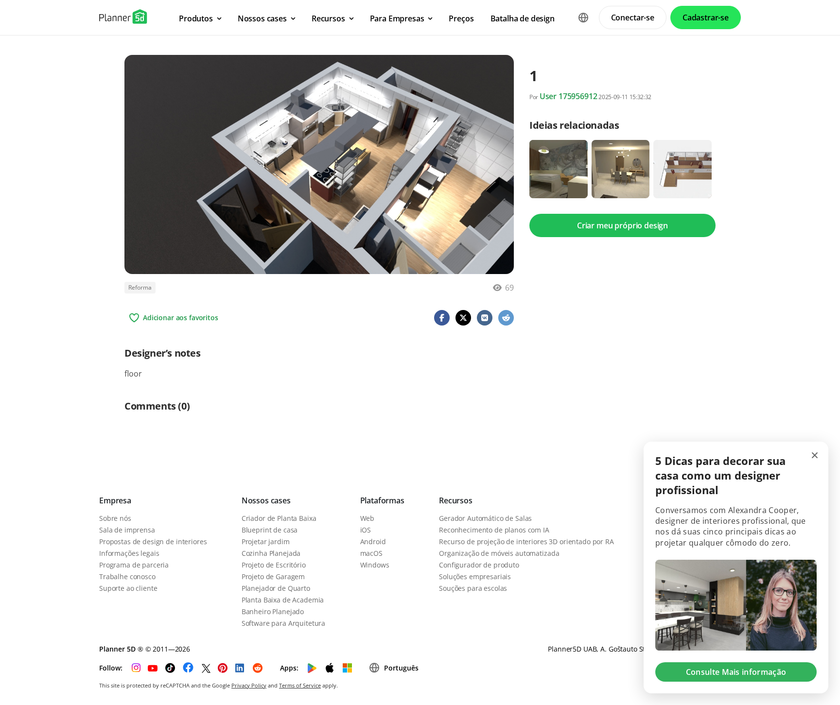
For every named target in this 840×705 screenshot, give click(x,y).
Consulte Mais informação (736, 672)
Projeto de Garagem (273, 576)
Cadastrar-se (705, 17)
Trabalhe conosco (127, 576)
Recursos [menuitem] (328, 18)
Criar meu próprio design (622, 225)
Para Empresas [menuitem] (397, 18)
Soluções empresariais (475, 576)
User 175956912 (568, 96)
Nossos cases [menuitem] (262, 18)
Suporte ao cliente (128, 588)
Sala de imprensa (127, 529)
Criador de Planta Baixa (279, 518)
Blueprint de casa (270, 529)
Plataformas (382, 500)
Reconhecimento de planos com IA (494, 529)
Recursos (455, 500)
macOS (371, 553)
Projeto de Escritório (274, 564)
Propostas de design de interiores (153, 541)
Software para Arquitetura (284, 623)
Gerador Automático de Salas (485, 518)
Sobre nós (115, 518)
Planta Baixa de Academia (283, 599)
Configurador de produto (479, 564)
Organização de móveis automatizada (499, 553)
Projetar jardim (266, 541)
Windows (374, 564)
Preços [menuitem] (461, 18)
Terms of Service (300, 685)
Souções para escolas (473, 588)
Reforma (140, 287)
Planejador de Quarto (276, 588)
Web (367, 518)
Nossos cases (266, 500)
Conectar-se (632, 17)
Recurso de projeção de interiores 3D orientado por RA (526, 541)
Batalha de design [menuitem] (522, 18)
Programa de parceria (134, 564)
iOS (365, 529)
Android (373, 541)
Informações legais (129, 553)
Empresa (115, 500)
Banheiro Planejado (273, 611)
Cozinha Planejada (271, 553)
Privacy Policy (248, 685)
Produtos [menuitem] (196, 18)
